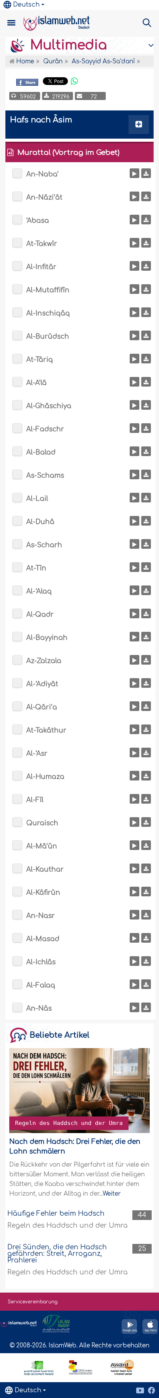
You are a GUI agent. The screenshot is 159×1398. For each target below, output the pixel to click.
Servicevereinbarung (33, 1302)
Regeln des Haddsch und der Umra (69, 1123)
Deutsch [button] (26, 4)
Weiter (112, 1194)
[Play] (134, 173)
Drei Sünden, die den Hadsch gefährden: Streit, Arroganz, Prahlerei (57, 1254)
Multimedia (66, 45)
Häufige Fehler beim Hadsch (56, 1213)
